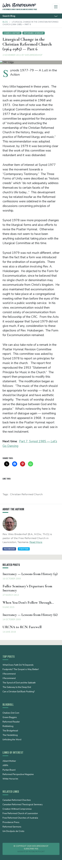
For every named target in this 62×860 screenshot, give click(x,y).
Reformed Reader (11, 722)
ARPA (5, 765)
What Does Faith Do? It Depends (18, 665)
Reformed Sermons (12, 827)
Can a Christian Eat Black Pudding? (19, 692)
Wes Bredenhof (33, 55)
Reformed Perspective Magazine (18, 774)
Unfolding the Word (12, 740)
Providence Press (11, 822)
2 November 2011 (12, 55)
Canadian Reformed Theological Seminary (23, 804)
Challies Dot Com (11, 713)
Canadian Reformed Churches (17, 800)
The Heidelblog (10, 735)
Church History (12, 33)
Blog (5, 22)
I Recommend (9, 674)
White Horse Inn (10, 779)
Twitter (23, 548)
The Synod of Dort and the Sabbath (19, 683)
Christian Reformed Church (26, 494)
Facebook (9, 548)
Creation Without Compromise (17, 809)
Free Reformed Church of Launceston (20, 813)
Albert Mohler (9, 761)
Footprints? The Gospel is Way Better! (21, 669)
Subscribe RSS (31, 848)
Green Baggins (10, 717)
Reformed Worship (34, 33)
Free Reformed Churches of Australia (20, 818)
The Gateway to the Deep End (17, 687)
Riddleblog (8, 726)
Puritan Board (9, 770)
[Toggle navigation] (56, 7)
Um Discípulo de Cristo (13, 831)
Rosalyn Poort (37, 851)
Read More (35, 542)
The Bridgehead (10, 731)
